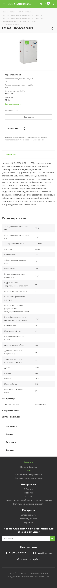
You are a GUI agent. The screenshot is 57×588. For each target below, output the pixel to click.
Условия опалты (28, 514)
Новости (28, 492)
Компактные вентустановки (28, 474)
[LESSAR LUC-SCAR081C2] (28, 51)
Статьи (28, 496)
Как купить (28, 510)
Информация (28, 484)
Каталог (28, 462)
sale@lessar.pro (45, 553)
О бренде (28, 489)
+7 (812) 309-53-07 (18, 552)
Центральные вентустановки (28, 478)
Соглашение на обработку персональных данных (28, 500)
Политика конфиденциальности (28, 503)
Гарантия (28, 522)
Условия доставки (28, 518)
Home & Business (28, 467)
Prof (28, 470)
